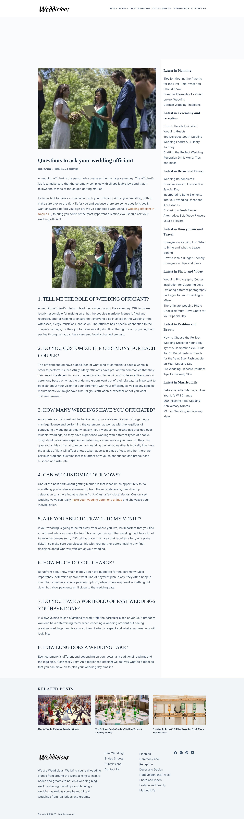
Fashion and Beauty (152, 785)
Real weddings (140, 8)
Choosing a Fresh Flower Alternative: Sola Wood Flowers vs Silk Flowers (184, 215)
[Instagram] (181, 752)
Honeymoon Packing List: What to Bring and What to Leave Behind (184, 247)
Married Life (147, 790)
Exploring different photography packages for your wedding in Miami (185, 295)
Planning (145, 754)
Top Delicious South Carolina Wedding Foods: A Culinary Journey (183, 142)
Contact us (198, 8)
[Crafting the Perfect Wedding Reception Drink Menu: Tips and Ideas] (179, 710)
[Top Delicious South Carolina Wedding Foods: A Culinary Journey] (122, 710)
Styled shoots (161, 8)
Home (113, 8)
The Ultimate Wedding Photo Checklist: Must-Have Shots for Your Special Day (184, 311)
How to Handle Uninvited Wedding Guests (58, 729)
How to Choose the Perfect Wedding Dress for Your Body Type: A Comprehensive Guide (184, 343)
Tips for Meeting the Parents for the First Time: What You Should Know (183, 84)
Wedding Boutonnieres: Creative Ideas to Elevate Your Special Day (184, 184)
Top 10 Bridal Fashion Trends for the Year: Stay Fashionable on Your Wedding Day (184, 358)
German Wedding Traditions (182, 104)
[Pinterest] (186, 752)
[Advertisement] (122, 38)
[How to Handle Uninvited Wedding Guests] (64, 710)
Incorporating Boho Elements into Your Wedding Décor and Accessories (183, 200)
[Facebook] (175, 752)
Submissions (181, 8)
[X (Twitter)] (192, 752)
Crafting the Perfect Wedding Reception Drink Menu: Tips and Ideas (183, 158)
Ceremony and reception (66, 169)
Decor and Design (151, 769)
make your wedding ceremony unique (97, 499)
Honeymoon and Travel (154, 774)
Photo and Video (150, 780)
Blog (122, 8)
